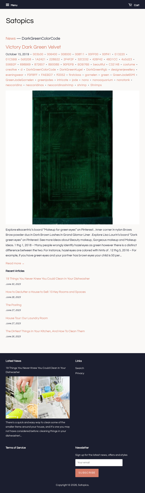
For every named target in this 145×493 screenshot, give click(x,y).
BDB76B (83, 64)
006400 (52, 54)
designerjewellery (123, 69)
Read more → (15, 263)
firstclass (75, 74)
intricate (62, 79)
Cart (136, 5)
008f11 (79, 54)
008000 (66, 54)
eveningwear (14, 74)
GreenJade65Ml (124, 74)
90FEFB (68, 64)
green (105, 74)
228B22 (54, 59)
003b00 (38, 54)
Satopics (83, 485)
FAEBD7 (47, 74)
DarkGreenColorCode (41, 69)
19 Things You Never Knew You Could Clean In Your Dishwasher (48, 278)
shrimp (82, 85)
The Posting (14, 304)
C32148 (114, 64)
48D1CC (112, 59)
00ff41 (106, 54)
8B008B (53, 64)
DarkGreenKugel (71, 69)
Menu (13, 5)
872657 (39, 64)
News (11, 38)
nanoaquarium (103, 79)
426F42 (97, 59)
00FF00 (93, 54)
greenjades (45, 79)
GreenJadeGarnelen (20, 79)
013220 (120, 54)
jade (75, 79)
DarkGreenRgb (96, 69)
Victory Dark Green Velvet (33, 47)
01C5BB (11, 59)
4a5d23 (126, 59)
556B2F (11, 64)
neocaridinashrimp (60, 85)
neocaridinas (35, 85)
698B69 (25, 64)
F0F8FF (32, 74)
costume (129, 64)
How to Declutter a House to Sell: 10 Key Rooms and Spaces (46, 291)
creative (11, 69)
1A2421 (40, 59)
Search (79, 368)
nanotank (123, 79)
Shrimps (96, 85)
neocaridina (14, 85)
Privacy (79, 373)
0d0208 (26, 59)
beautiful (99, 64)
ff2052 (60, 74)
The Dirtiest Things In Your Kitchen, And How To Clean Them (45, 331)
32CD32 (83, 59)
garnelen (91, 74)
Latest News (13, 361)
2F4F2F (69, 59)
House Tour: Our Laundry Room (27, 318)
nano (85, 79)
